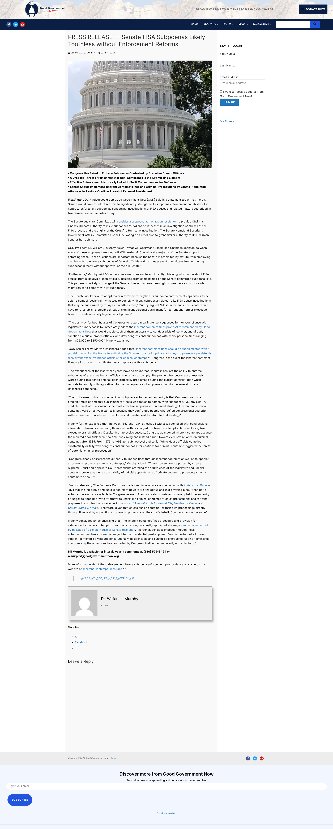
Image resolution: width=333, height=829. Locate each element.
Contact (114, 758)
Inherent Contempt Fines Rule (102, 569)
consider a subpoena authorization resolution (147, 221)
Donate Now (315, 9)
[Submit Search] (315, 24)
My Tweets (227, 121)
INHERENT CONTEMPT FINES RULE (106, 578)
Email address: (229, 77)
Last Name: (227, 65)
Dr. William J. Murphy (83, 53)
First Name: (227, 53)
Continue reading (166, 813)
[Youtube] (22, 24)
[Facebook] (8, 24)
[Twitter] (15, 24)
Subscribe (19, 799)
